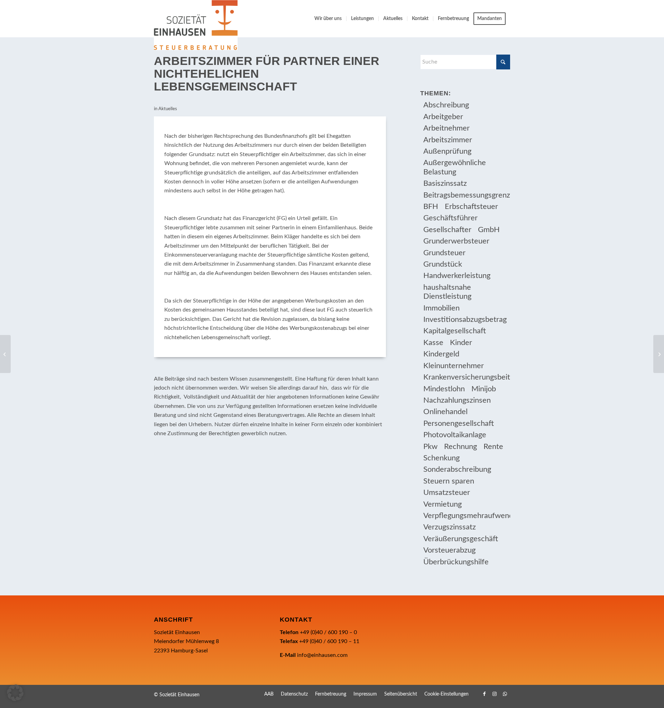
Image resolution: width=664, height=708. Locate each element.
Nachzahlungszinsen (457, 400)
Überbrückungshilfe (456, 562)
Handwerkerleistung (456, 275)
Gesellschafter (447, 229)
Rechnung (460, 446)
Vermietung (442, 504)
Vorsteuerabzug (449, 550)
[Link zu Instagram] (494, 694)
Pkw (430, 446)
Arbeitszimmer (447, 140)
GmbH (489, 229)
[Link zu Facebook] (484, 694)
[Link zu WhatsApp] (505, 694)
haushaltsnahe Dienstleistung (447, 292)
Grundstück (442, 264)
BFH (430, 206)
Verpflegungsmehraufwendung (466, 515)
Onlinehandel (445, 411)
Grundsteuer (444, 253)
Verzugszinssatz (449, 527)
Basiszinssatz (445, 183)
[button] (15, 693)
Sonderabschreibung (457, 469)
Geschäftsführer (450, 218)
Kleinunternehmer (453, 366)
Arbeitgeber (443, 117)
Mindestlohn (444, 389)
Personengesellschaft (458, 423)
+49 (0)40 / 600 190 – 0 (328, 632)
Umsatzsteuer (446, 492)
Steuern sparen (448, 481)
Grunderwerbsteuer (456, 241)
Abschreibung (446, 105)
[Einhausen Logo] (196, 25)
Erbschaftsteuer (471, 206)
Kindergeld (441, 354)
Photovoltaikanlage (454, 435)
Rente (493, 446)
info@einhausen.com (322, 655)
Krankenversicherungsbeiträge (466, 377)
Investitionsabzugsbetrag (465, 319)
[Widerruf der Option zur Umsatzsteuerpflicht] (5, 354)
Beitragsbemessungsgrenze (466, 195)
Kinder (461, 342)
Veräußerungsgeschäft (460, 539)
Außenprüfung (447, 151)
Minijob (483, 389)
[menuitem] (328, 18)
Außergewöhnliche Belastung (454, 167)
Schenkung (441, 458)
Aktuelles (167, 109)
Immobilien (441, 308)
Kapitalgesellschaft (454, 331)
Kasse (433, 342)
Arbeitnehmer (446, 128)
